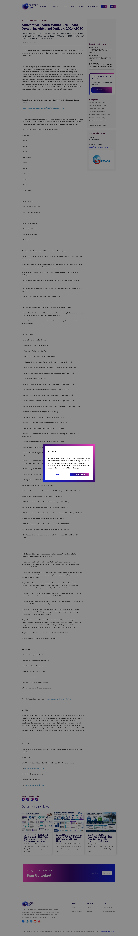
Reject (58, 474)
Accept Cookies (80, 474)
